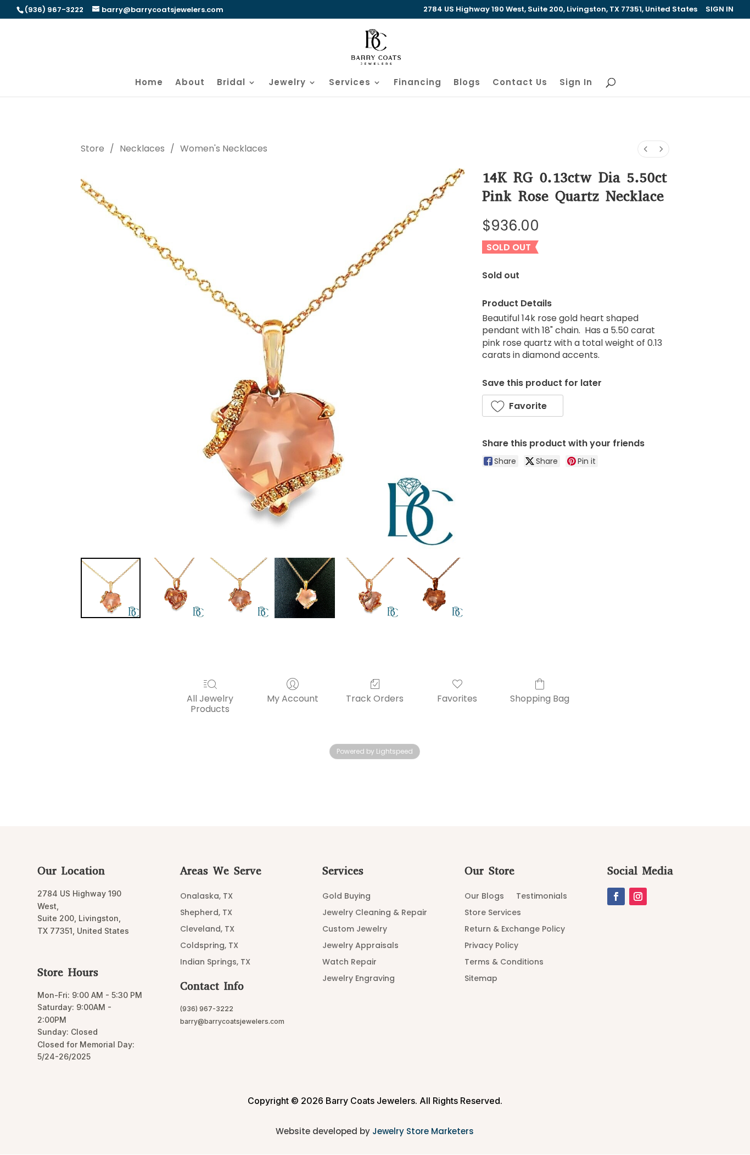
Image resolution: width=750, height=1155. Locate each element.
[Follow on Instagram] (638, 896)
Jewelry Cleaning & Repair (374, 913)
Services (350, 83)
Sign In (575, 83)
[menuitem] (645, 149)
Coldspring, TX (209, 946)
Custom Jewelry (354, 929)
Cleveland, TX (207, 929)
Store (92, 148)
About (190, 83)
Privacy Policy (491, 946)
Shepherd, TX (206, 913)
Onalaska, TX (206, 896)
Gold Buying (346, 896)
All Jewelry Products (210, 703)
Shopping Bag (539, 698)
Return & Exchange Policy (514, 929)
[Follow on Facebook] (616, 896)
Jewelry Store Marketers (423, 1131)
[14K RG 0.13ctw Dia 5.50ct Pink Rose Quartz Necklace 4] (369, 588)
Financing (417, 83)
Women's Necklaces (223, 148)
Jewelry (287, 83)
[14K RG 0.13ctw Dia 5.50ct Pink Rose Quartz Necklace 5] (434, 588)
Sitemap (480, 979)
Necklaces (142, 148)
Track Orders (375, 698)
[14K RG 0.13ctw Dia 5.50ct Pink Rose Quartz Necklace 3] (305, 588)
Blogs (467, 83)
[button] (522, 406)
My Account (292, 698)
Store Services (492, 913)
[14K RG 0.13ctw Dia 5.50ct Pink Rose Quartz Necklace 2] (240, 588)
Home (149, 83)
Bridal (231, 83)
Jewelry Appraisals (360, 946)
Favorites (457, 698)
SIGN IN (720, 9)
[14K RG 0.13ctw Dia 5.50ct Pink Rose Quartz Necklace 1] (175, 588)
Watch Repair (349, 962)
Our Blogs (484, 896)
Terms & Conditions (504, 962)
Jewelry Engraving (358, 979)
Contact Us (519, 83)
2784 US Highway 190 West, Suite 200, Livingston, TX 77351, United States (560, 9)
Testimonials (541, 896)
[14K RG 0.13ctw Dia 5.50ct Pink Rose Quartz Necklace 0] (111, 588)
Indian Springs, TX (215, 962)
